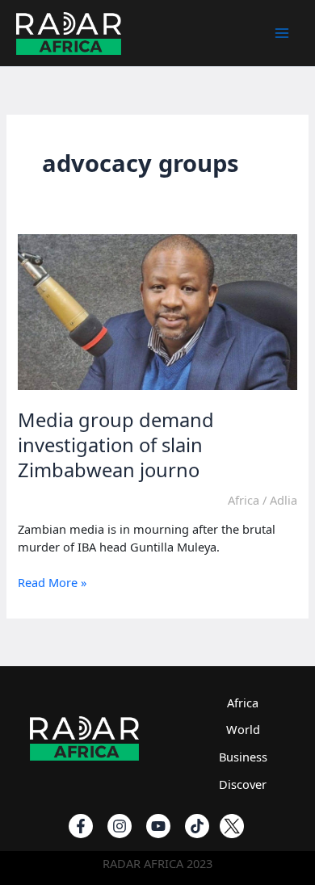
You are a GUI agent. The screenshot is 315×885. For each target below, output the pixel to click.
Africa (243, 500)
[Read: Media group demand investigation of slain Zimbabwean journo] (157, 311)
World (243, 729)
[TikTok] (197, 826)
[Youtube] (158, 826)
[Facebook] (81, 826)
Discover (243, 784)
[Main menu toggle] (282, 33)
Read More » (52, 583)
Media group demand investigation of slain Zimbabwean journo (116, 445)
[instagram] (119, 826)
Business (243, 757)
